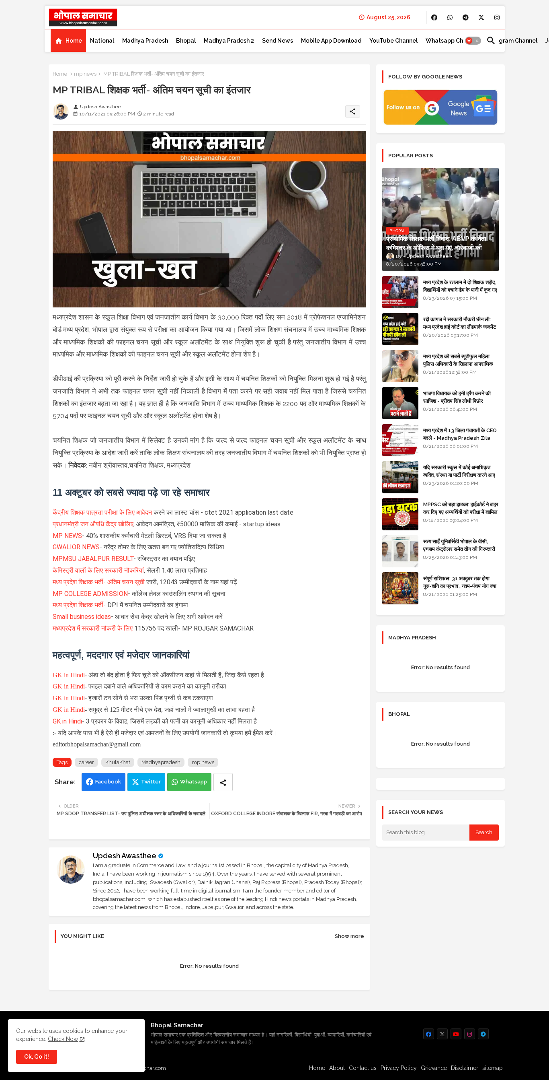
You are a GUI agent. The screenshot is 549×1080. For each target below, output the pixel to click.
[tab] (68, 40)
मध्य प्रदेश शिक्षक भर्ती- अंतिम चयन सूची (99, 582)
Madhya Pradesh (145, 40)
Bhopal (186, 40)
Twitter (151, 782)
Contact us (363, 1068)
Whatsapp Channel (452, 40)
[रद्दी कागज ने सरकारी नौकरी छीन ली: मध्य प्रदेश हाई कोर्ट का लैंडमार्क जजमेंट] (400, 329)
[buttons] (434, 17)
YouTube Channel (393, 40)
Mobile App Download (331, 40)
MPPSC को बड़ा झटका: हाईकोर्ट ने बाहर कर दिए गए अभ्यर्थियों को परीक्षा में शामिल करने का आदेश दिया (460, 511)
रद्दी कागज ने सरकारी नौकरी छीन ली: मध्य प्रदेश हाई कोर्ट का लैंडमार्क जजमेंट (459, 323)
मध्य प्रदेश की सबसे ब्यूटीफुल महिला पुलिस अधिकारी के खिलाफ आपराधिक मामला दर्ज (458, 363)
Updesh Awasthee (124, 855)
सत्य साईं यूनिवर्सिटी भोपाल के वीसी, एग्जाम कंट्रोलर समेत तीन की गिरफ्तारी (459, 545)
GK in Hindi (69, 675)
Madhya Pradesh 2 (229, 40)
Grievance (434, 1068)
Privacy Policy (399, 1068)
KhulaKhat (117, 762)
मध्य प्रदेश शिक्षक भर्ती (78, 605)
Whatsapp (193, 782)
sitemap (492, 1068)
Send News (277, 40)
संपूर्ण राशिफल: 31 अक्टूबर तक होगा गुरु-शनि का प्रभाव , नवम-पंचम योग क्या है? (459, 585)
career (86, 762)
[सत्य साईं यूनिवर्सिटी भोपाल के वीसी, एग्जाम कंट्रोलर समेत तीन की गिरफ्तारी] (400, 551)
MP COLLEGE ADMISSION (90, 594)
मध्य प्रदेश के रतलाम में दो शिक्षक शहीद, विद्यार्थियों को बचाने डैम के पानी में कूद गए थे (460, 289)
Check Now (63, 1039)
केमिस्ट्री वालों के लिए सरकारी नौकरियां (98, 570)
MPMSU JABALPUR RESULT (93, 559)
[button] (473, 41)
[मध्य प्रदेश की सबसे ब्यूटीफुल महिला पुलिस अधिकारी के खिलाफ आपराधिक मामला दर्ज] (400, 366)
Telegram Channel (511, 40)
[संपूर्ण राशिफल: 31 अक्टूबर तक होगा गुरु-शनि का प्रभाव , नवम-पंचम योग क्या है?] (400, 588)
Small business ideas (82, 616)
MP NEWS (67, 536)
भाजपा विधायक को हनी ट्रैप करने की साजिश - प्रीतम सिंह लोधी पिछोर (457, 397)
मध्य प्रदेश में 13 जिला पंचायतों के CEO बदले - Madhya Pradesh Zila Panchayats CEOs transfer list (460, 441)
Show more (349, 936)
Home (74, 40)
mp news (85, 74)
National (102, 40)
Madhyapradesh (160, 762)
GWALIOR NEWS (76, 547)
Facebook (108, 782)
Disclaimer (464, 1068)
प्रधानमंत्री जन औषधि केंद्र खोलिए (93, 524)
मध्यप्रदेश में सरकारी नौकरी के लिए (93, 628)
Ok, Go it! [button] (36, 1056)
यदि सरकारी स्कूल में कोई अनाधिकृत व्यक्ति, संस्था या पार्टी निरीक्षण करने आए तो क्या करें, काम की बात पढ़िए (459, 474)
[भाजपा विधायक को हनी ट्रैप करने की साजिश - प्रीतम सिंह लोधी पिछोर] (400, 403)
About (337, 1068)
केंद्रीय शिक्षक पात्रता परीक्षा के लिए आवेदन (102, 512)
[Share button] (223, 782)
